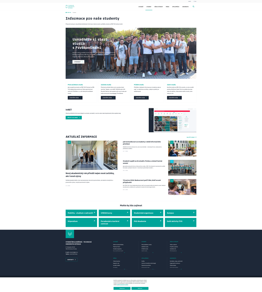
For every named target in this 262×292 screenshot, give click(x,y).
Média (114, 258)
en (195, 1)
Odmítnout (140, 288)
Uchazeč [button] (141, 6)
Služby (143, 261)
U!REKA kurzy (106, 213)
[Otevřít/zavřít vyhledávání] (193, 7)
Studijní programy (117, 248)
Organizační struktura (175, 263)
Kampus (170, 213)
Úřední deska (173, 265)
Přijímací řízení (116, 246)
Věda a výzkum (158, 6)
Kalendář (71, 5)
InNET (189, 1)
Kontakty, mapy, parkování (176, 261)
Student (144, 241)
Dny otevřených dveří (118, 251)
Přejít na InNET (72, 117)
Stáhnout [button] (77, 62)
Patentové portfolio (146, 265)
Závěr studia (144, 251)
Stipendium (73, 221)
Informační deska (174, 267)
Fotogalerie (71, 5)
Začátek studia (145, 246)
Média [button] (167, 6)
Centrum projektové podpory (76, 5)
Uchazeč (115, 241)
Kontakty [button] (70, 259)
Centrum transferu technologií (149, 263)
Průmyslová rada (145, 267)
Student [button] (148, 6)
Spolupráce (145, 258)
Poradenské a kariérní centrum (77, 5)
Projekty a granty (174, 246)
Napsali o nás (116, 263)
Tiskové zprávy (116, 261)
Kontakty (115, 267)
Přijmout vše (122, 288)
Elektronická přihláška (118, 244)
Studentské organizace (143, 213)
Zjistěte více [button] (74, 97)
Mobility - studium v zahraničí (80, 213)
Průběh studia (145, 248)
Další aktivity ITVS (174, 221)
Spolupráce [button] (175, 6)
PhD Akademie (72, 5)
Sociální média (116, 265)
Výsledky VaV (173, 248)
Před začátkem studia (147, 244)
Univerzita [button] (185, 6)
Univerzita (173, 258)
